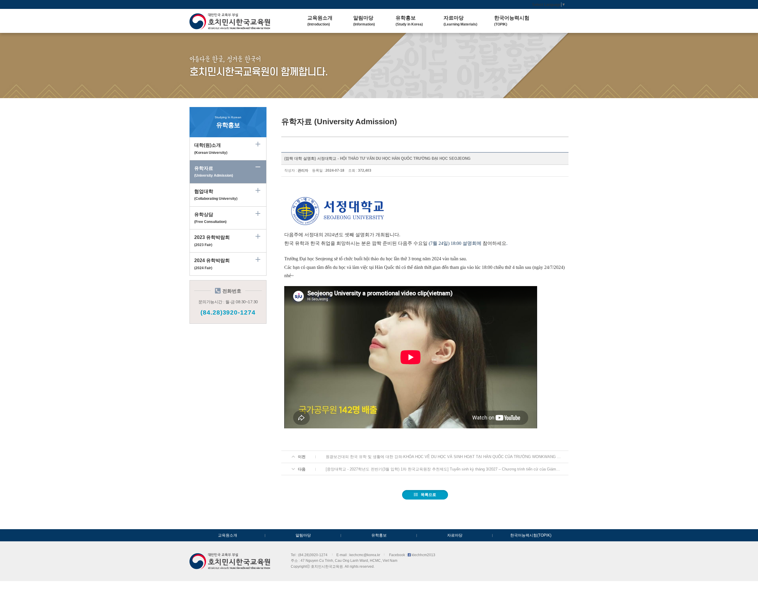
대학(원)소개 (210, 148)
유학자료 (213, 172)
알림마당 (303, 535)
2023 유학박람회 (212, 241)
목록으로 (428, 494)
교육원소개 (227, 535)
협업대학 (215, 195)
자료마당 (454, 535)
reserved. (367, 566)
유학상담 (210, 218)
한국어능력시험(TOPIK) (530, 535)
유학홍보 (379, 535)
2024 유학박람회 (212, 264)
